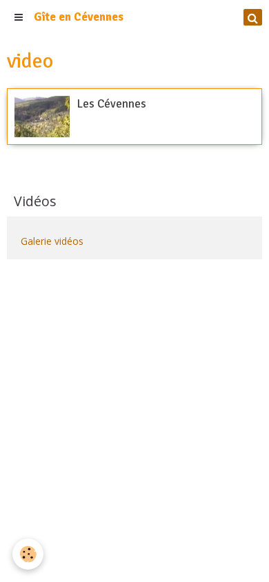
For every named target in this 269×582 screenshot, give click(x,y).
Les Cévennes (111, 104)
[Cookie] (27, 554)
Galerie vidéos (52, 241)
